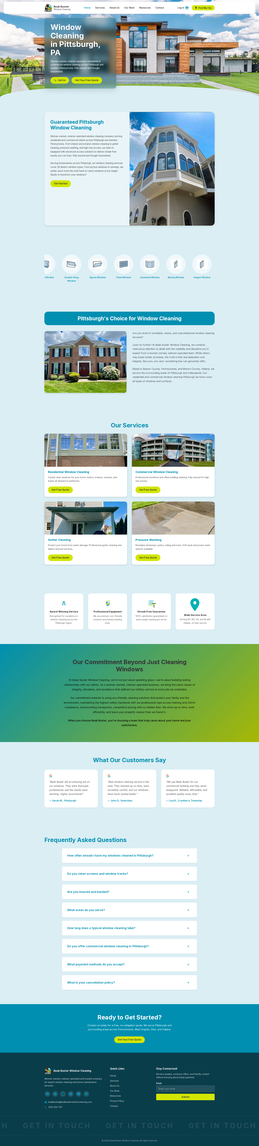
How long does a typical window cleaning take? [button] (128, 928)
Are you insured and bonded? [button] (128, 892)
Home (87, 7)
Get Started (60, 183)
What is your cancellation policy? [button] (128, 982)
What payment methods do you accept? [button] (128, 964)
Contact (159, 7)
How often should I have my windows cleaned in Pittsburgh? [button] (128, 855)
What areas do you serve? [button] (128, 910)
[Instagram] (55, 1094)
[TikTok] (79, 1094)
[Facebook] (47, 1094)
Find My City (205, 8)
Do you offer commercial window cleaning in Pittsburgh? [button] (128, 946)
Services (100, 7)
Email (159, 1083)
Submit (185, 1097)
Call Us (61, 80)
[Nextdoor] (86, 1094)
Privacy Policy (117, 1101)
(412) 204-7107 (55, 1107)
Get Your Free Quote (86, 80)
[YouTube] (63, 1094)
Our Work (129, 7)
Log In (181, 7)
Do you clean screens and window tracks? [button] (128, 874)
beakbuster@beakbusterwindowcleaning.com (70, 1102)
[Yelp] (71, 1094)
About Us (114, 7)
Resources (145, 7)
